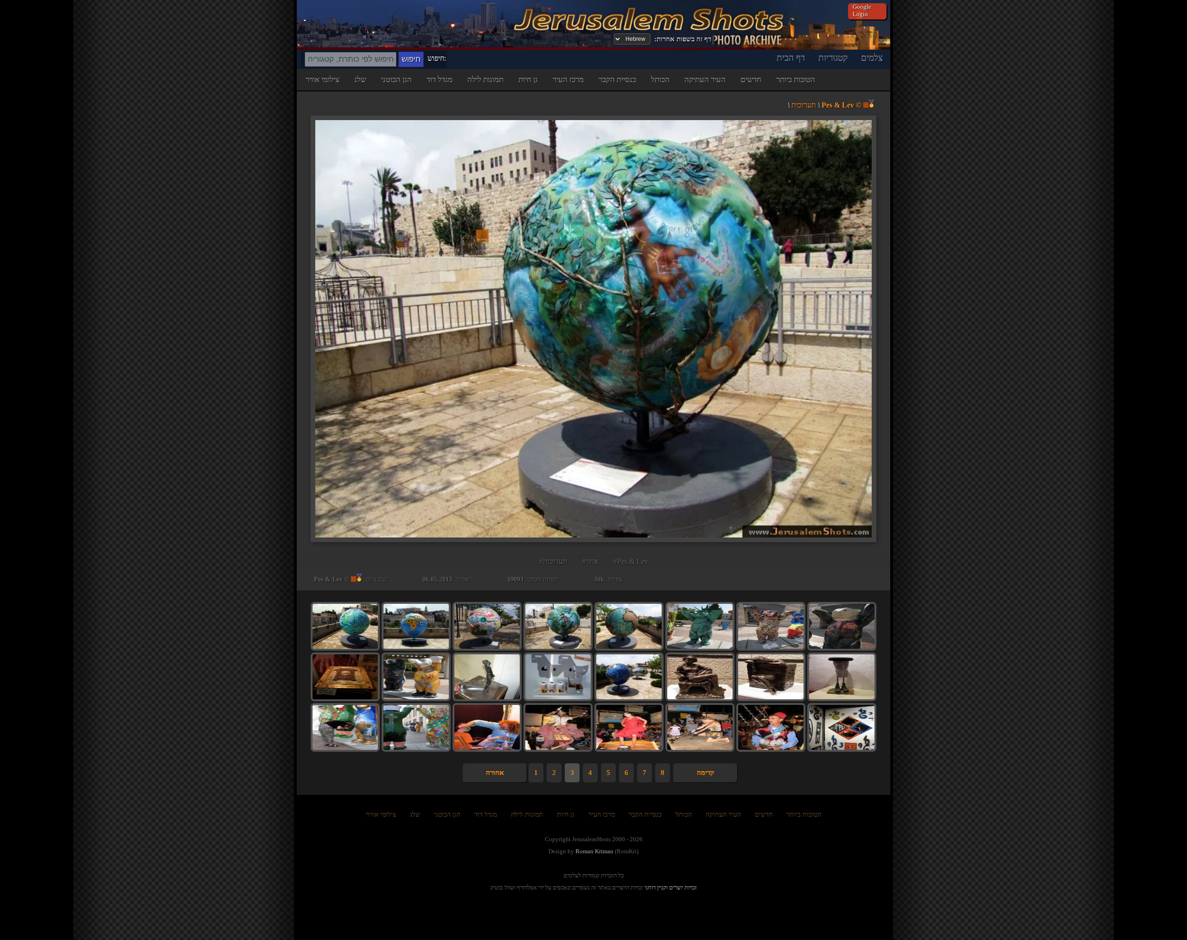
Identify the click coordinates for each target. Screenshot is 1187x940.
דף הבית (791, 58)
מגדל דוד (440, 79)
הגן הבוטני (396, 79)
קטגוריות (833, 58)
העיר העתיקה (705, 79)
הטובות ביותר (795, 79)
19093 (515, 579)
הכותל (660, 79)
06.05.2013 (437, 579)
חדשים (750, 79)
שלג (360, 79)
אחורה (495, 772)
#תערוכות (553, 561)
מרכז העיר (568, 79)
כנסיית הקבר (617, 79)
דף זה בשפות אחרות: (682, 39)
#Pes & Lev (630, 561)
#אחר (590, 561)
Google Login (862, 10)
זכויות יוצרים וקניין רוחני (671, 887)
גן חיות (528, 79)
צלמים (872, 58)
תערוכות (803, 105)
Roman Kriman (594, 851)
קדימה (705, 772)
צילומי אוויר (322, 79)
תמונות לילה (485, 79)
